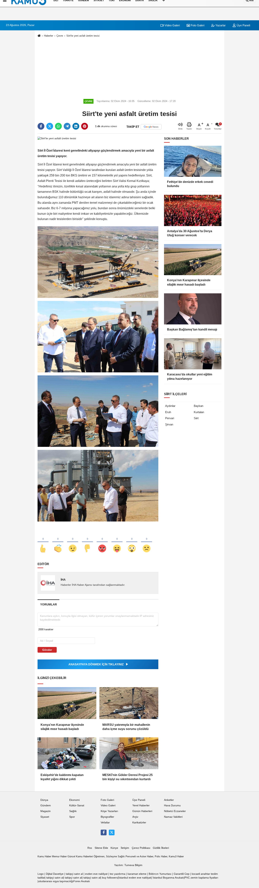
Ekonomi (74, 800)
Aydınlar (170, 405)
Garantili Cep (181, 873)
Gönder (47, 649)
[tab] (48, 604)
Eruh (168, 412)
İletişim (125, 847)
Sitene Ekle (101, 847)
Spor (72, 816)
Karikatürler (139, 822)
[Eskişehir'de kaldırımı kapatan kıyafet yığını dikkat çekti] (67, 753)
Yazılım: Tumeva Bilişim (128, 865)
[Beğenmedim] (87, 542)
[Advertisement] (129, 67)
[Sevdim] (72, 542)
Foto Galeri (197, 25)
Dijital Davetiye (55, 873)
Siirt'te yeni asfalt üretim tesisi (83, 35)
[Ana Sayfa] (39, 35)
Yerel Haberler (141, 805)
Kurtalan (199, 412)
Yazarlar (220, 25)
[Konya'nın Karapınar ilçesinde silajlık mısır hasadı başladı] (67, 703)
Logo (41, 873)
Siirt (196, 418)
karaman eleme (137, 873)
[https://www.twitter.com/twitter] (112, 832)
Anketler (169, 800)
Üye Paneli (243, 25)
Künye (114, 847)
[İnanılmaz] (131, 542)
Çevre (60, 35)
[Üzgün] (146, 542)
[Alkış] (57, 542)
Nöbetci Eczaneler (175, 811)
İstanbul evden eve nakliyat (135, 877)
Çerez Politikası (141, 847)
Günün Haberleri (142, 811)
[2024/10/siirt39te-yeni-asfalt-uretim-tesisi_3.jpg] (98, 485)
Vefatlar (105, 822)
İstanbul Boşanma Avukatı (168, 877)
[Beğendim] (43, 542)
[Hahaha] (116, 542)
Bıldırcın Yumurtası (160, 873)
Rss (89, 847)
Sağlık (73, 811)
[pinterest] (84, 126)
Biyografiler (107, 816)
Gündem (45, 805)
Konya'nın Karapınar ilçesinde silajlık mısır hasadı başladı (62, 727)
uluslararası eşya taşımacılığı (55, 881)
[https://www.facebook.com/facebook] (103, 832)
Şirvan (169, 424)
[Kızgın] (102, 542)
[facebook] (41, 126)
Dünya (44, 800)
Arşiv (135, 816)
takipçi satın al (74, 873)
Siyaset (44, 816)
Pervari (169, 418)
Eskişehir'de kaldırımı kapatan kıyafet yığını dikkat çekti (62, 777)
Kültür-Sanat (76, 805)
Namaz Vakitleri (173, 816)
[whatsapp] (58, 126)
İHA (63, 579)
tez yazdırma (117, 873)
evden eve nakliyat (96, 873)
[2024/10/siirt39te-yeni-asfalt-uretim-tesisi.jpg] (98, 261)
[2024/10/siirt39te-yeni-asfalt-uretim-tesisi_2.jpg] (98, 411)
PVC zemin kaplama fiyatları (201, 877)
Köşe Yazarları (109, 811)
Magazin (45, 811)
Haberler (48, 35)
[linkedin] (75, 126)
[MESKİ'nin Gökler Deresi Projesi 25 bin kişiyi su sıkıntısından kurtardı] (128, 753)
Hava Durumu (172, 805)
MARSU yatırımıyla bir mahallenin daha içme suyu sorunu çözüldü (126, 727)
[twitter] (49, 126)
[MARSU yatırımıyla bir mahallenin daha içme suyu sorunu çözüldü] (128, 703)
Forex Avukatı (81, 881)
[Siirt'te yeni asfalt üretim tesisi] (57, 138)
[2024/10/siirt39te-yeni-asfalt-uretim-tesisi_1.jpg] (98, 336)
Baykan (198, 405)
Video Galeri (172, 25)
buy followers (110, 877)
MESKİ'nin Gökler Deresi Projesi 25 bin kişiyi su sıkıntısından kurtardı (127, 777)
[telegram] (67, 126)
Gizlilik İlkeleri (161, 847)
